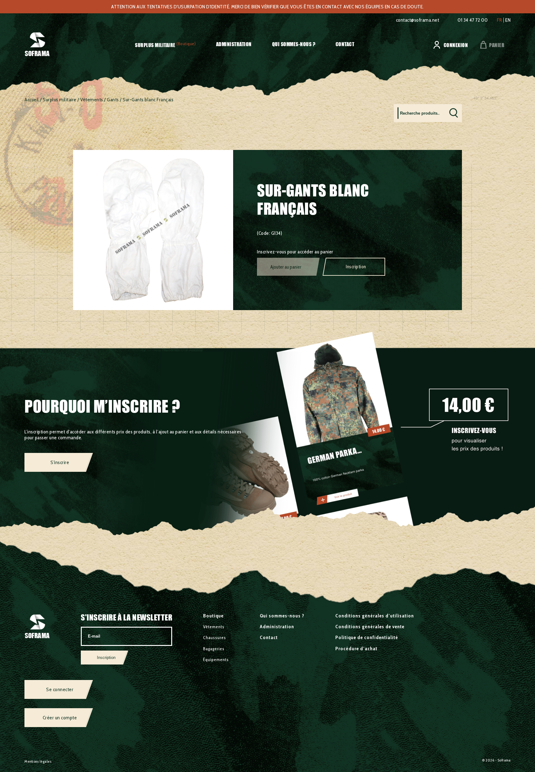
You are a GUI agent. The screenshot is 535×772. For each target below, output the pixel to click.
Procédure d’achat (356, 648)
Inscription (356, 267)
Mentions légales (37, 761)
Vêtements (91, 100)
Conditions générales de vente (369, 626)
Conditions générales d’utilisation (374, 616)
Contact (345, 44)
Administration (234, 44)
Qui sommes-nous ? (293, 44)
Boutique (213, 616)
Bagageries (213, 648)
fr (499, 20)
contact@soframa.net (417, 20)
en (508, 20)
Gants (113, 100)
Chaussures (214, 637)
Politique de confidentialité (366, 637)
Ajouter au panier (285, 267)
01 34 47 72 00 (473, 20)
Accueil (31, 100)
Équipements (216, 659)
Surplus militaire (155, 45)
